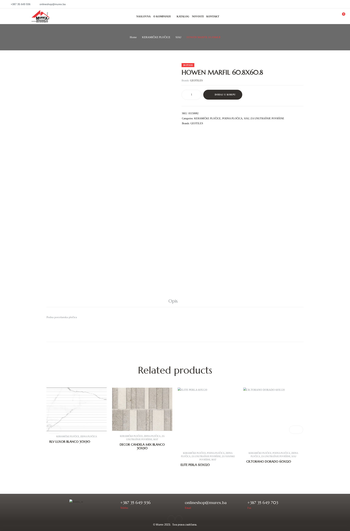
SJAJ (178, 37)
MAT (155, 439)
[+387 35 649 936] (115, 504)
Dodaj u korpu (225, 94)
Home (133, 37)
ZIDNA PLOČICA (88, 436)
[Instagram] (178, 518)
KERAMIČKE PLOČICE (156, 37)
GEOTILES (196, 80)
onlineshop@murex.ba (206, 502)
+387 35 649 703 (262, 502)
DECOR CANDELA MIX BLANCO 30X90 (142, 446)
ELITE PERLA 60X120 (195, 465)
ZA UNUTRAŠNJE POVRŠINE (267, 118)
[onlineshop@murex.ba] (179, 504)
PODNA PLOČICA (232, 118)
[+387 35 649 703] (242, 504)
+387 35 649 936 (135, 502)
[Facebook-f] (171, 518)
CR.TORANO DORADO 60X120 (268, 461)
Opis (173, 301)
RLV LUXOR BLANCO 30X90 (69, 442)
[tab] (175, 301)
